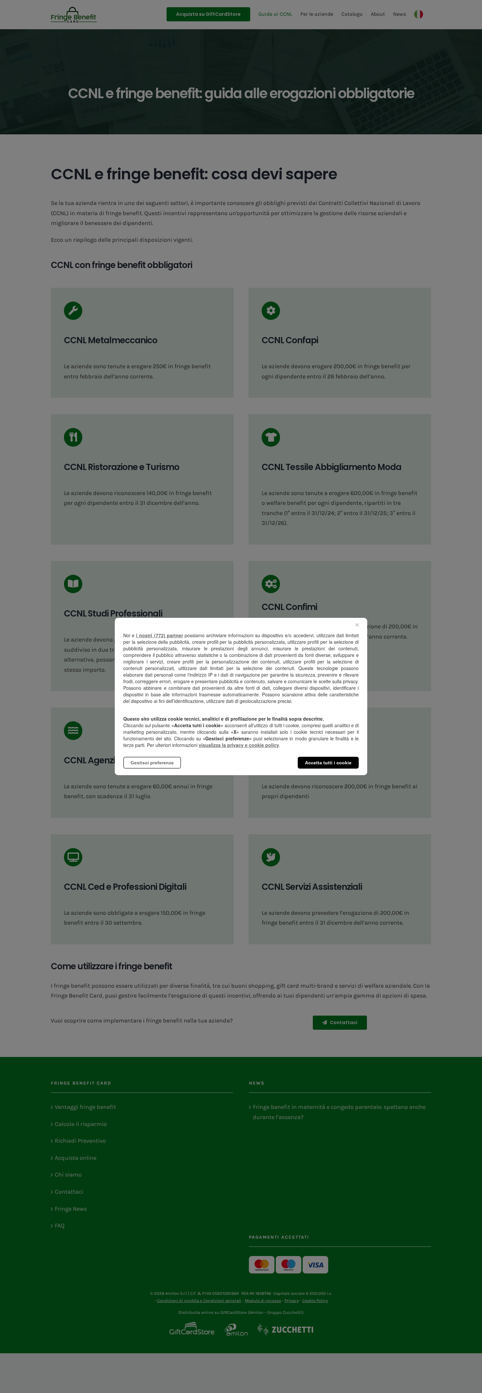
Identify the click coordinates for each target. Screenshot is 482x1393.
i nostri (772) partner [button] (159, 635)
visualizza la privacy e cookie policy (239, 745)
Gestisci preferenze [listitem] (152, 762)
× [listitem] (357, 625)
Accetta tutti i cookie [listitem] (328, 762)
